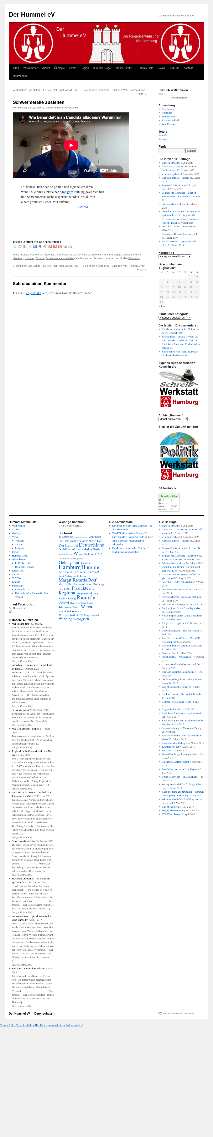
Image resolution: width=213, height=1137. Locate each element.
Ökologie (59, 68)
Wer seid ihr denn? (171, 162)
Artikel (46, 68)
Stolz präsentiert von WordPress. (179, 1013)
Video (76, 607)
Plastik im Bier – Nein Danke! (177, 656)
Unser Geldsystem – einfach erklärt (179, 776)
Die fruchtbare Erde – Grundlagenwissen (182, 608)
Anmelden (167, 112)
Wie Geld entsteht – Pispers (175, 177)
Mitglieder (20, 548)
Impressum (20, 76)
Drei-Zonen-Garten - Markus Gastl (79, 549)
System (90, 602)
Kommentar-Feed (170, 120)
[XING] (30, 246)
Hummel (29, 258)
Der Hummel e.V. (17, 608)
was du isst (65, 611)
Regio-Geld (146, 68)
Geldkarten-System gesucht (71, 558)
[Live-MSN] (45, 246)
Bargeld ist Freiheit (171, 709)
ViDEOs (174, 68)
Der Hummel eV (32, 14)
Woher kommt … (125, 68)
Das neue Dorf (169, 653)
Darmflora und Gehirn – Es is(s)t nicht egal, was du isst (45, 90)
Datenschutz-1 (22, 589)
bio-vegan (76, 536)
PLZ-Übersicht (22, 563)
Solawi (161, 68)
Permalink (134, 258)
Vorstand (19, 540)
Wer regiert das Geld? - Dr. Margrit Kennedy (79, 615)
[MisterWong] (60, 246)
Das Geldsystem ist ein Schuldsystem (180, 769)
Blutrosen (96, 537)
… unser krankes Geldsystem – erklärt (181, 664)
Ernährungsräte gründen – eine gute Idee (182, 679)
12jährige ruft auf (170, 746)
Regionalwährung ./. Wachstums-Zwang (181, 728)
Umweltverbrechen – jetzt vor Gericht (180, 630)
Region (84, 68)
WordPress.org (169, 124)
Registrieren (168, 109)
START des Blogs (78, 602)
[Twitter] (15, 246)
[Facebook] (25, 246)
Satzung (19, 544)
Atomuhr (163, 135)
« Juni (162, 306)
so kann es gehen (170, 174)
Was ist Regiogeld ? (171, 806)
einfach (62, 554)
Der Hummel (68, 545)
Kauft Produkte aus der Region (72, 575)
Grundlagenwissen (67, 254)
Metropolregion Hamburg (89, 584)
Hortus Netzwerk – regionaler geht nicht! (182, 596)
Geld (98, 553)
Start (16, 68)
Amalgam (66, 191)
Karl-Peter (167, 329)
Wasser (76, 611)
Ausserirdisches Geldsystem (176, 743)
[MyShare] (50, 246)
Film (81, 554)
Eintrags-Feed (169, 116)
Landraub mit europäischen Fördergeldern (182, 694)
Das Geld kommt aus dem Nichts (77, 541)
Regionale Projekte (24, 566)
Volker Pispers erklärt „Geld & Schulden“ (182, 615)
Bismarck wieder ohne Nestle (176, 701)
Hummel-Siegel (102, 68)
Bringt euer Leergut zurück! (175, 623)
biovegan (86, 536)
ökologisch (81, 618)
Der (99, 540)
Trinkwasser (66, 607)
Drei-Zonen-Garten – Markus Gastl (179, 233)
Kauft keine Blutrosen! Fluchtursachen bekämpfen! (132, 540)
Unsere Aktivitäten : (26, 620)
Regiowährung (67, 598)
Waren (86, 606)
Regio (91, 588)
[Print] (70, 246)
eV (139, 254)
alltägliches (65, 537)
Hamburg (18, 258)
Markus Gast (66, 584)
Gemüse (85, 563)
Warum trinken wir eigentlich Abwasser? (182, 645)
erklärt (69, 554)
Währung (65, 618)
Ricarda (40, 258)
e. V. (101, 549)
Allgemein (49, 254)
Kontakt (188, 68)
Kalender (163, 139)
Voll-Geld (167, 750)
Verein (72, 68)
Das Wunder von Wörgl (173, 604)
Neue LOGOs (65, 588)
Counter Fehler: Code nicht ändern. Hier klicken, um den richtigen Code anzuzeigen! (41, 1025)
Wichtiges (84, 254)
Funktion (89, 554)
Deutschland (130, 254)
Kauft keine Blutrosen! (86, 572)
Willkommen (30, 68)
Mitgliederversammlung (173, 810)
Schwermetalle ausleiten (60, 258)
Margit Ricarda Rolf (68, 107)
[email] (65, 246)
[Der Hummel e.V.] (10, 612)
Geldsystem (69, 562)
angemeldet (33, 293)
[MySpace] (40, 246)
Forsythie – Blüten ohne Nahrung (178, 226)
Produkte (80, 588)
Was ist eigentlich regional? (175, 686)
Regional (68, 592)
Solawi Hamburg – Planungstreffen (179, 754)
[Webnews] (55, 246)
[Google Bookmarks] (20, 246)
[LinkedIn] (35, 246)
